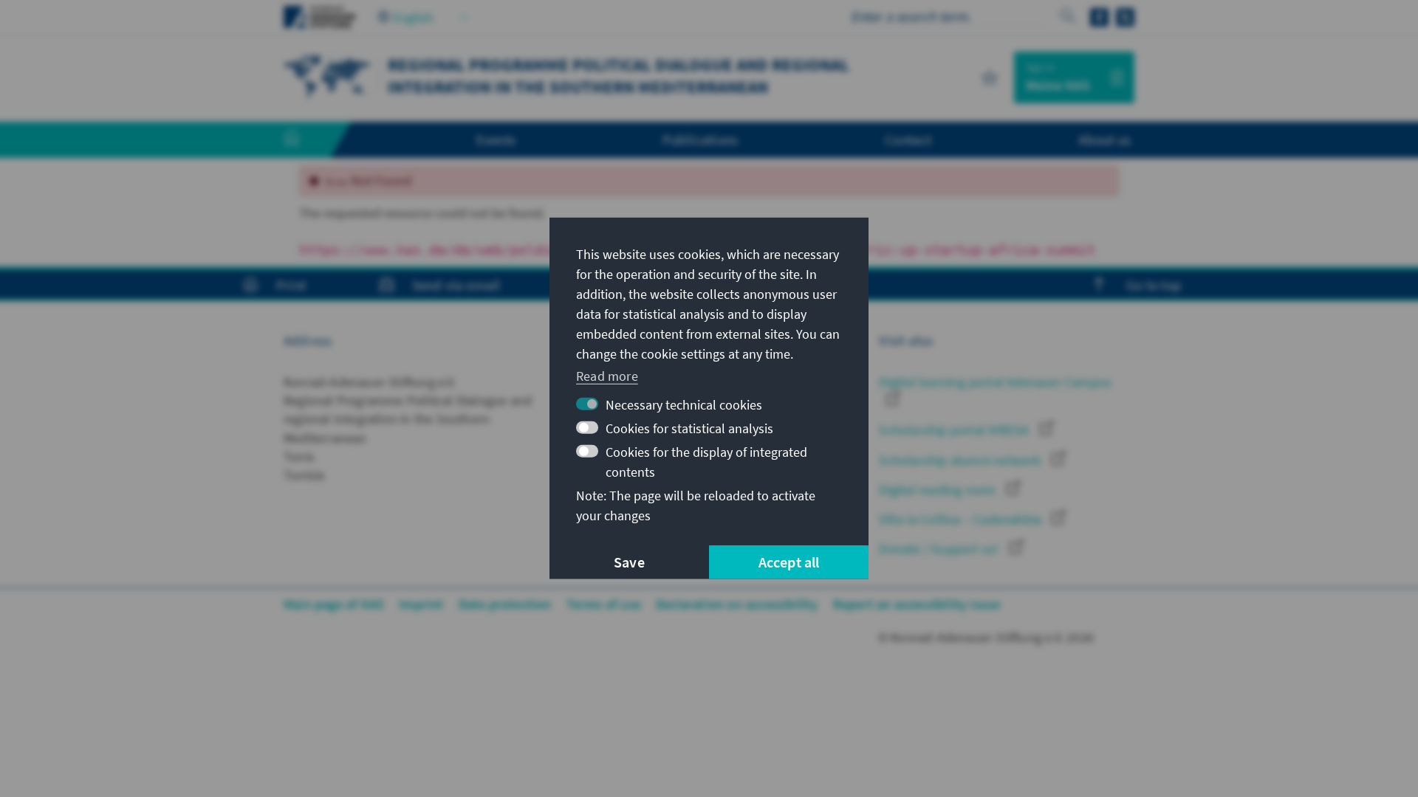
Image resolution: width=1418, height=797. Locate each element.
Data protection (505, 604)
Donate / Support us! (940, 548)
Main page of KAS (334, 604)
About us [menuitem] (1104, 139)
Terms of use (603, 604)
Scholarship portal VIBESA (955, 429)
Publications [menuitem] (700, 139)
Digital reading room (939, 489)
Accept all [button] (789, 562)
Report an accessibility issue (917, 604)
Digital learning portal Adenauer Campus (995, 381)
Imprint (421, 604)
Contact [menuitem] (908, 139)
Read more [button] (607, 375)
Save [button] (629, 562)
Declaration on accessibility (737, 604)
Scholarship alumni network (961, 460)
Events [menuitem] (496, 139)
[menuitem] (306, 140)
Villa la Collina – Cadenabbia (961, 519)
